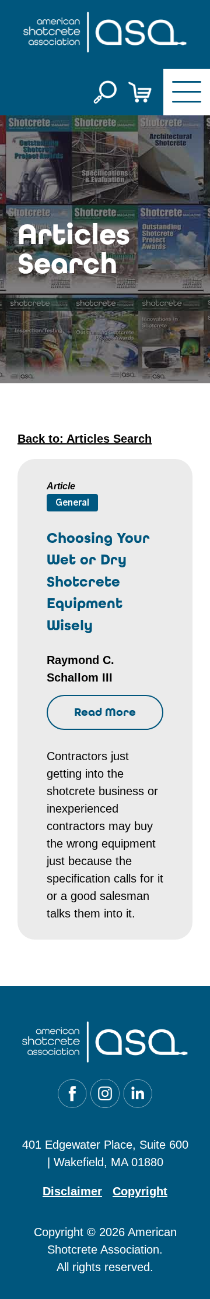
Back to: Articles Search (85, 438)
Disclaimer (72, 1191)
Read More (105, 712)
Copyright (140, 1191)
